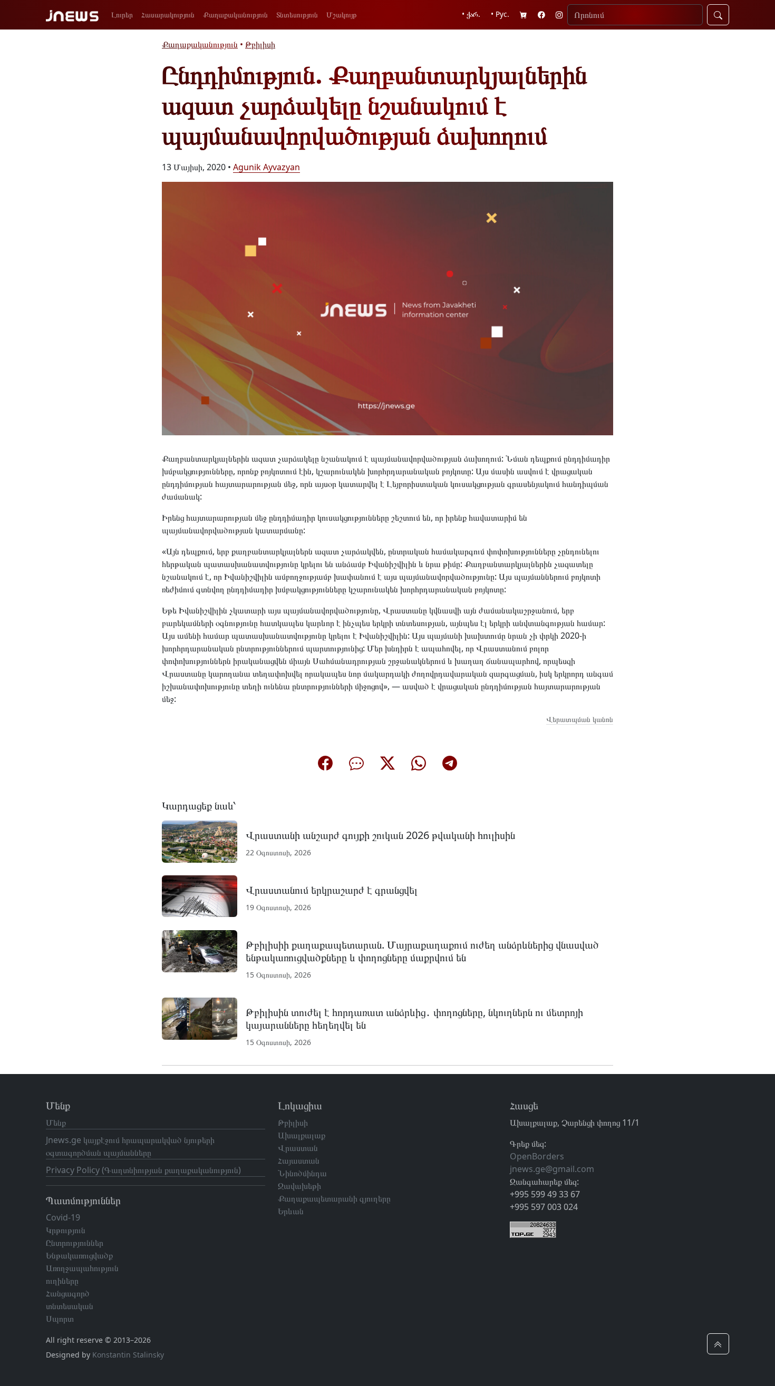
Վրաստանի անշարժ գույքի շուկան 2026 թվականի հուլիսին (380, 835)
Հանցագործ (68, 1293)
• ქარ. (471, 14)
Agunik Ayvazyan (266, 167)
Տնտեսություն (297, 14)
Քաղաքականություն (235, 14)
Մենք (56, 1122)
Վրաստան (298, 1148)
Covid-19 (63, 1217)
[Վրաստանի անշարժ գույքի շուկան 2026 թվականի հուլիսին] (199, 840)
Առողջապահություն (82, 1268)
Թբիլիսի (260, 44)
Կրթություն (65, 1230)
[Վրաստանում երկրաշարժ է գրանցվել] (199, 895)
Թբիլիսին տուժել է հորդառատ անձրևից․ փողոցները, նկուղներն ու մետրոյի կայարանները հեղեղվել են (414, 1018)
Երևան (291, 1211)
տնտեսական (69, 1306)
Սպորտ (60, 1318)
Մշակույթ (341, 14)
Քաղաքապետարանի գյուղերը (334, 1198)
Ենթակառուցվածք (79, 1255)
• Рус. (500, 14)
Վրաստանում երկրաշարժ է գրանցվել (332, 890)
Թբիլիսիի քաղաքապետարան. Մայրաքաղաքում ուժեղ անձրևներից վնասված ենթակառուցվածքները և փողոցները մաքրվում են (422, 951)
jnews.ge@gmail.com (552, 1169)
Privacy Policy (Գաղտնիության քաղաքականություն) (143, 1170)
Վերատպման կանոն (579, 719)
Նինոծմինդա (302, 1173)
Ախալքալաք (301, 1135)
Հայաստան (298, 1160)
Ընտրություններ (74, 1242)
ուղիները (62, 1280)
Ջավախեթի (299, 1186)
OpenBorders (537, 1156)
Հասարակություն (168, 14)
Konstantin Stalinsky (128, 1355)
